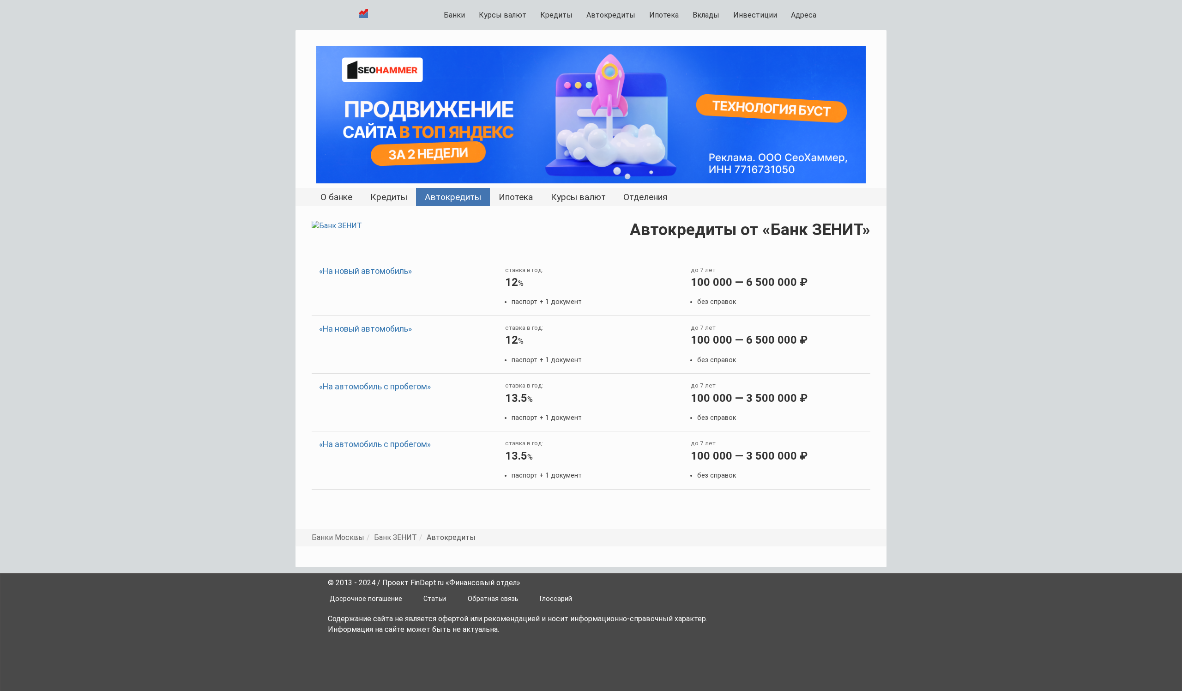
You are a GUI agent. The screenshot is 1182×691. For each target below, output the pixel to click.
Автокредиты (610, 15)
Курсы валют (502, 15)
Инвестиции (755, 15)
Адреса (803, 15)
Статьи (434, 599)
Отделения (645, 197)
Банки (454, 15)
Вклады (706, 15)
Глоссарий (556, 599)
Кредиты (556, 15)
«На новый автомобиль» (365, 271)
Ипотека (664, 15)
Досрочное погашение (366, 599)
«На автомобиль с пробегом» (375, 386)
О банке (336, 197)
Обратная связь (493, 599)
